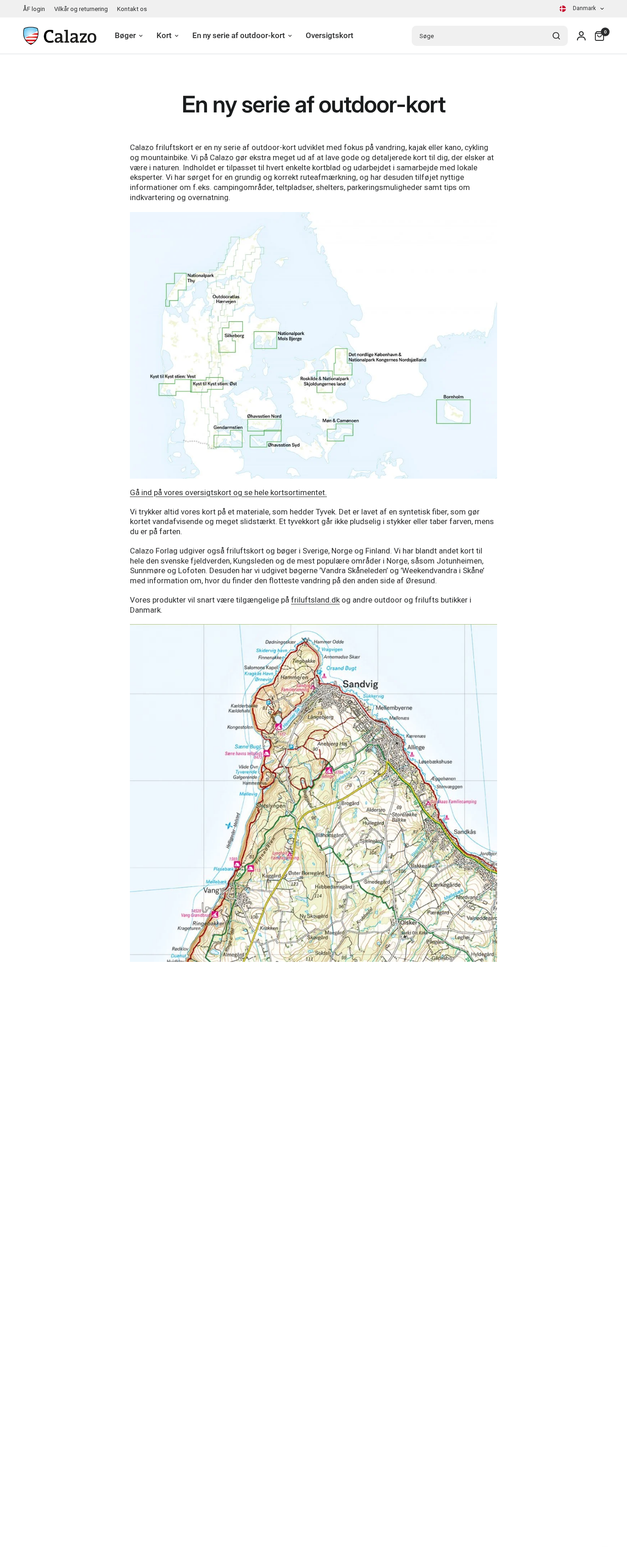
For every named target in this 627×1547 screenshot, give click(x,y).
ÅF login (34, 9)
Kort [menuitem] (164, 35)
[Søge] (556, 36)
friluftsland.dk (315, 599)
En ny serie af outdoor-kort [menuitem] (238, 35)
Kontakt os (132, 9)
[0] (597, 35)
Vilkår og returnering (81, 9)
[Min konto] (581, 35)
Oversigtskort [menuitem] (329, 35)
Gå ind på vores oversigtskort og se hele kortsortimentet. (228, 492)
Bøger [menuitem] (125, 35)
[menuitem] (36, 9)
